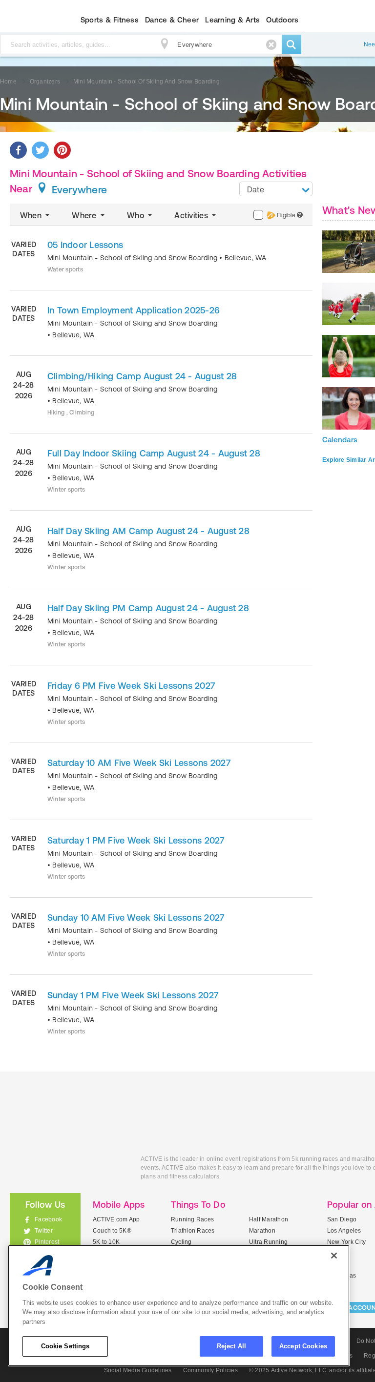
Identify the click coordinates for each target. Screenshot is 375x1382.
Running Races (192, 1219)
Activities (192, 215)
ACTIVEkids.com (68, 1170)
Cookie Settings (65, 1346)
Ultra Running (268, 1241)
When (31, 215)
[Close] (334, 1255)
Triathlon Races (193, 1230)
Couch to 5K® (112, 1230)
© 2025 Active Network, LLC (288, 1370)
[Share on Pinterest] (62, 150)
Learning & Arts (232, 20)
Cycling (181, 1241)
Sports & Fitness (110, 20)
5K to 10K (106, 1241)
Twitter (44, 1230)
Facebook (48, 1219)
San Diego (341, 1219)
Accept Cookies (303, 1346)
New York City (346, 1241)
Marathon (262, 1230)
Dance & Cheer (172, 20)
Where (85, 215)
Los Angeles (344, 1230)
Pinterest (47, 1241)
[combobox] (275, 189)
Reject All (231, 1346)
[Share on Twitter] (40, 150)
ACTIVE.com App (116, 1219)
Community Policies (210, 1370)
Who (136, 215)
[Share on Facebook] (18, 150)
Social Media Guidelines (138, 1370)
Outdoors (282, 20)
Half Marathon (268, 1219)
